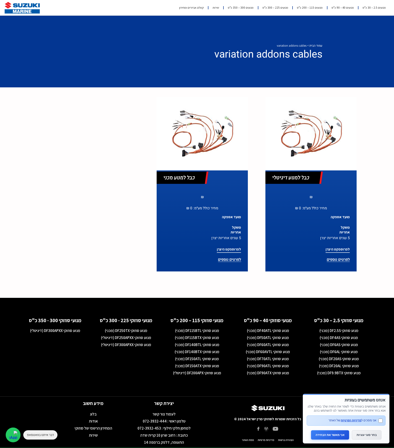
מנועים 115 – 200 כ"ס (310, 8)
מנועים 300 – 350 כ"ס (241, 8)
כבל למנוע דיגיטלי (291, 177)
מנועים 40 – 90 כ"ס (343, 8)
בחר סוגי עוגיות (367, 435)
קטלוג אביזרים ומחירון (191, 8)
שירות (216, 8)
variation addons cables (268, 54)
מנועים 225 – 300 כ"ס (275, 8)
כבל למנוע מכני (179, 177)
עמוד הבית (315, 45)
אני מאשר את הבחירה (330, 435)
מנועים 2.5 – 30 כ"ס (374, 8)
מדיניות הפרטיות (351, 420)
